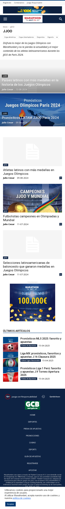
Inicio (5, 27)
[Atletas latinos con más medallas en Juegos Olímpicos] (32, 151)
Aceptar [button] (10, 504)
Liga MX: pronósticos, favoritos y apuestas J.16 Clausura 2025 (40, 355)
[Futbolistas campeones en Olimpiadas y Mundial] (32, 198)
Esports (51, 37)
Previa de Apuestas (28, 345)
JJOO (5, 76)
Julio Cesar (7, 89)
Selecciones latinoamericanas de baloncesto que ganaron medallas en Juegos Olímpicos (28, 266)
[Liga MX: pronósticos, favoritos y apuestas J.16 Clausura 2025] (10, 359)
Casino (32, 442)
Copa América (10, 37)
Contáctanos (19, 3)
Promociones (32, 435)
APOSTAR (33, 470)
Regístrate (7, 3)
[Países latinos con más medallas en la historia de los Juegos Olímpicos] (32, 88)
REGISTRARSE (32, 463)
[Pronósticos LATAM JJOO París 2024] (32, 121)
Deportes (40, 37)
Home (32, 415)
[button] (61, 19)
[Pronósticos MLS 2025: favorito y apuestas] (10, 344)
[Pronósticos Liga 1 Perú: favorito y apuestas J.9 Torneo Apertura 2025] (10, 374)
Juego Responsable (34, 3)
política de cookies (22, 498)
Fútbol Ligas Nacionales (30, 360)
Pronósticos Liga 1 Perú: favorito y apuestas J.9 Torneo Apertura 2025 (40, 371)
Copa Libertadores (26, 37)
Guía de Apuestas (32, 456)
